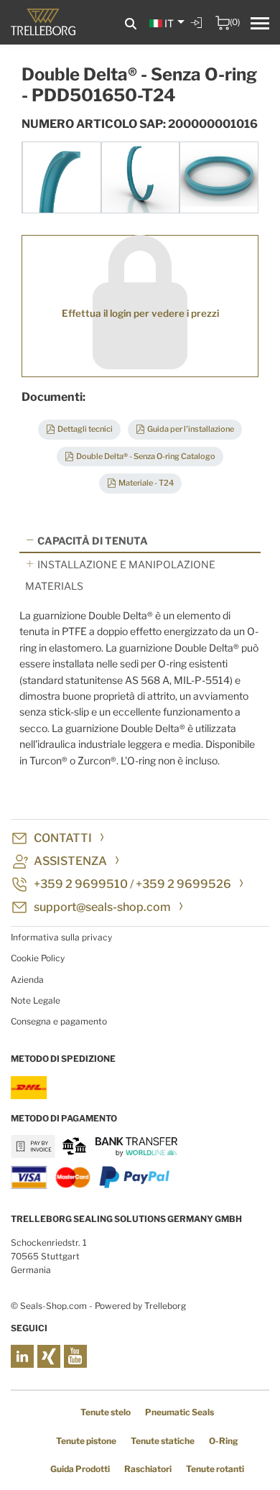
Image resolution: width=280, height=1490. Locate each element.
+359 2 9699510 (81, 884)
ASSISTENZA (70, 861)
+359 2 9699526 (183, 884)
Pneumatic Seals (179, 1412)
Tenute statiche (163, 1440)
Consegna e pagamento (59, 1021)
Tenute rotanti (215, 1468)
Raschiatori (148, 1468)
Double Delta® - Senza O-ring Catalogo (145, 456)
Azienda (27, 979)
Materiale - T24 (146, 483)
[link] (198, 33)
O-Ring (223, 1440)
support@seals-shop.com (102, 907)
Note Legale (35, 1000)
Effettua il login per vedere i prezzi (140, 313)
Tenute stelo (105, 1412)
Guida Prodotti (80, 1468)
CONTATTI (63, 838)
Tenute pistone (86, 1440)
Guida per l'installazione (190, 429)
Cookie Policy (38, 958)
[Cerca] (130, 24)
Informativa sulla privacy (61, 937)
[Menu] (260, 25)
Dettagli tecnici (85, 429)
